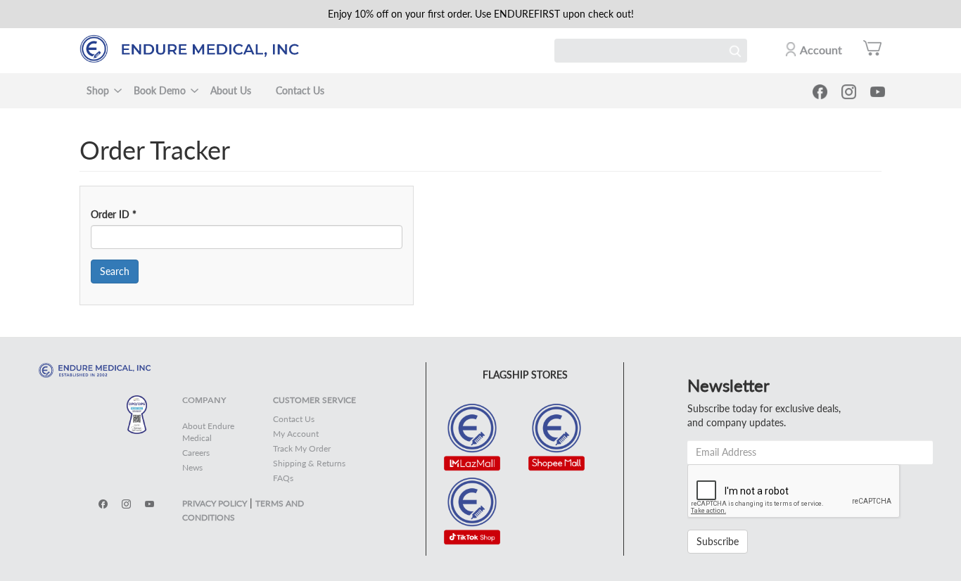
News (192, 467)
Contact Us (300, 90)
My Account (296, 433)
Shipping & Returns (309, 463)
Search (735, 51)
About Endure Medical (208, 432)
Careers (196, 452)
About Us (230, 90)
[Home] (195, 49)
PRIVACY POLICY (214, 503)
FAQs (283, 478)
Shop (98, 90)
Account (821, 49)
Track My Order (302, 448)
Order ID (113, 214)
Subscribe (717, 541)
